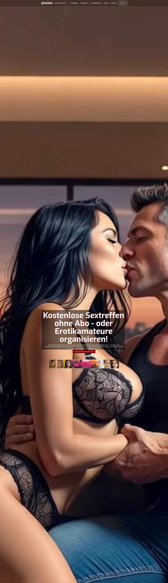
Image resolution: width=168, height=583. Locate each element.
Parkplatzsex (84, 3)
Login (76, 364)
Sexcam (106, 3)
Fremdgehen (74, 3)
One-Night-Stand (96, 3)
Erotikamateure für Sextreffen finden (84, 351)
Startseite (123, 3)
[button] (61, 3)
